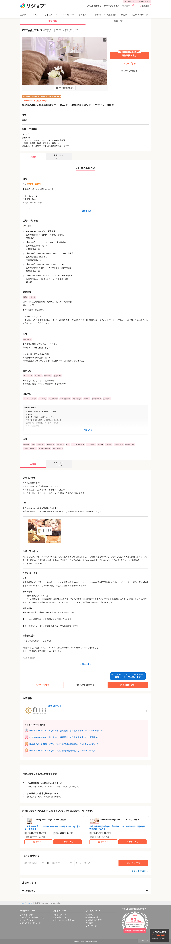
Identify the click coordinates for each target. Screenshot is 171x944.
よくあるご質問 (26, 915)
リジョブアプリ (26, 920)
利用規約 (89, 915)
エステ (30, 903)
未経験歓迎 (50, 444)
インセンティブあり (30, 399)
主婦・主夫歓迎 (58, 448)
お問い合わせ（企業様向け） (65, 920)
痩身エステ (48, 376)
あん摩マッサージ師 (139, 15)
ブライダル (38, 376)
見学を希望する (131, 71)
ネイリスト (49, 15)
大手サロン (40, 444)
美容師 (23, 15)
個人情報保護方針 (93, 917)
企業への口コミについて (30, 923)
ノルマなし (42, 399)
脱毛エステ (57, 376)
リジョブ (23, 903)
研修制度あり (77, 399)
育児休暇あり (96, 399)
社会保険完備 (53, 399)
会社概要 (89, 923)
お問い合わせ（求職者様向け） (33, 917)
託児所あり (107, 399)
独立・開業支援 (65, 399)
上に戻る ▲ (144, 940)
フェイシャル (27, 376)
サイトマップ (91, 926)
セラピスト (83, 15)
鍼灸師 (124, 15)
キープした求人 (112, 6)
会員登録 (145, 6)
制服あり (87, 399)
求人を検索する (94, 6)
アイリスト (35, 15)
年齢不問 (109, 444)
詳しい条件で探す (139, 871)
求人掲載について (131, 1)
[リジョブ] (33, 5)
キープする (130, 63)
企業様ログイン (144, 1)
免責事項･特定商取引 (94, 920)
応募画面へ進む (129, 54)
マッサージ (97, 15)
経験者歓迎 (60, 444)
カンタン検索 (133, 863)
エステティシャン (66, 15)
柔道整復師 (111, 15)
